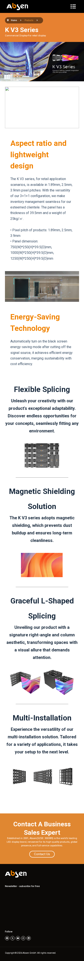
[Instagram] (23, 938)
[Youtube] (18, 938)
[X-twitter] (12, 938)
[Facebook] (7, 938)
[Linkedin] (28, 938)
